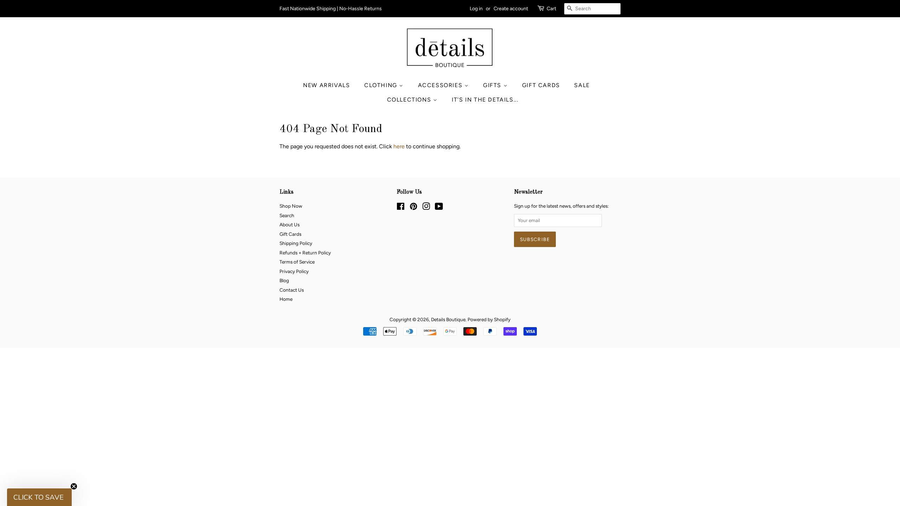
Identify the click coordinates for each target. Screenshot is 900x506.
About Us (289, 224)
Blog (284, 280)
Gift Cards (541, 85)
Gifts (493, 85)
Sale (582, 85)
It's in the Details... (485, 99)
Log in (476, 9)
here (399, 146)
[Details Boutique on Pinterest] (413, 207)
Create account (511, 9)
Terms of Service (297, 262)
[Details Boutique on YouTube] (439, 207)
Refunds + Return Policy (305, 252)
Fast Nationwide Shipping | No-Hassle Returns (330, 9)
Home (285, 299)
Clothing (381, 85)
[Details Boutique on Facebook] (401, 207)
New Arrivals (326, 85)
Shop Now (290, 206)
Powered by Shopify (489, 319)
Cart (551, 9)
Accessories (441, 85)
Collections (410, 99)
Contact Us (291, 290)
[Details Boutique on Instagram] (426, 207)
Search (286, 215)
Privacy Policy (294, 271)
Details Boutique (448, 319)
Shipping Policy (295, 243)
